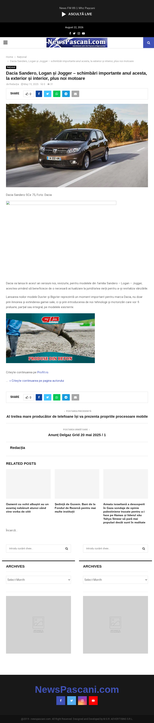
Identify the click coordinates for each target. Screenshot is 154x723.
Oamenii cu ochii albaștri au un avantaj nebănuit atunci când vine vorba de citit (27, 508)
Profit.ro (42, 372)
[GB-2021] (50, 362)
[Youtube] (93, 700)
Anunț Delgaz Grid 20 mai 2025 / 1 (77, 435)
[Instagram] (82, 700)
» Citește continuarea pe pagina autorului (36, 381)
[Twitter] (71, 700)
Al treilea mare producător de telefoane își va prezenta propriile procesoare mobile (77, 417)
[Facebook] (60, 700)
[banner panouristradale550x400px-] (61, 204)
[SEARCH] (66, 549)
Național (11, 67)
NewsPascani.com (77, 689)
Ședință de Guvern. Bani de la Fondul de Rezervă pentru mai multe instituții (75, 508)
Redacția (14, 84)
